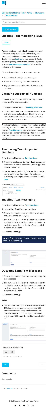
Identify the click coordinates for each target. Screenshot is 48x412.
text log (18, 59)
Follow (6, 42)
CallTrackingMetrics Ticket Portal (17, 13)
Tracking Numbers (33, 107)
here (6, 179)
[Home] (4, 3)
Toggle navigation (10, 29)
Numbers (39, 13)
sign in (9, 388)
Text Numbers (10, 15)
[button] (43, 4)
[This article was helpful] (6, 352)
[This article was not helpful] (12, 352)
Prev (5, 365)
